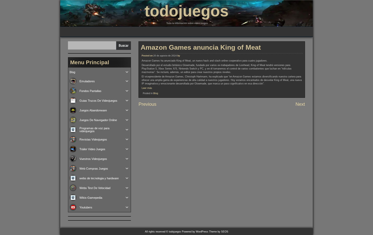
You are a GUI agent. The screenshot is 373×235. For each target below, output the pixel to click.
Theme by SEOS (218, 231)
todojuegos (187, 11)
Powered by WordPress (195, 231)
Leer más (147, 88)
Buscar (123, 45)
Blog (155, 93)
